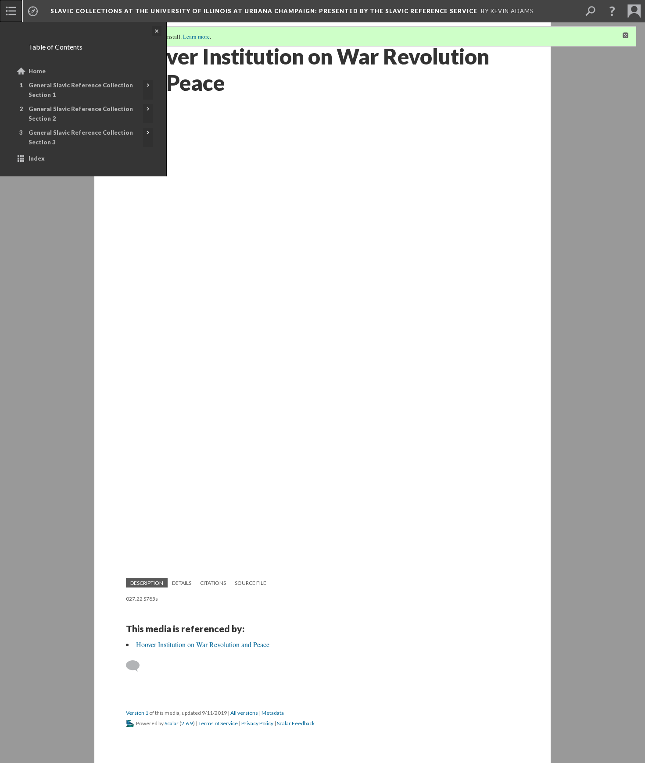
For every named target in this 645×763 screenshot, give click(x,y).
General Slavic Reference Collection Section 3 (81, 137)
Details (181, 583)
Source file (250, 583)
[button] (612, 11)
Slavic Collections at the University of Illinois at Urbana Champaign (263, 10)
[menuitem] (11, 11)
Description (146, 583)
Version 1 (137, 712)
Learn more (196, 36)
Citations (213, 583)
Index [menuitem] (37, 158)
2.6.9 (187, 723)
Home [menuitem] (37, 71)
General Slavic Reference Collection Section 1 (81, 90)
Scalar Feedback (296, 723)
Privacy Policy (257, 723)
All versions (244, 712)
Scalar (172, 723)
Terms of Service (218, 723)
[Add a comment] (136, 666)
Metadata (273, 712)
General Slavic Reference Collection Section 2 (81, 113)
